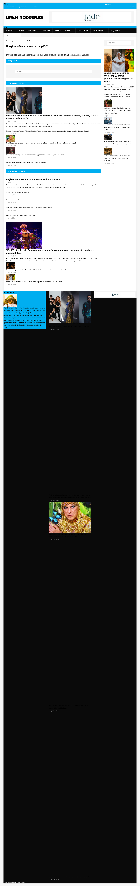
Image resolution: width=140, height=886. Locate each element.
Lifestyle (46, 31)
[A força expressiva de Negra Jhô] (53, 190)
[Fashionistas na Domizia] (53, 197)
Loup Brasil (20, 882)
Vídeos (57, 31)
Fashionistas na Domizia (14, 200)
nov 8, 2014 (11, 218)
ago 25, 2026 (109, 147)
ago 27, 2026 (12, 121)
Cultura (32, 31)
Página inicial (10, 7)
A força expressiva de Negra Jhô (17, 192)
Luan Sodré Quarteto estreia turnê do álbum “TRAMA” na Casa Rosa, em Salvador (117, 158)
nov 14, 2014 (12, 195)
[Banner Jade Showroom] (91, 21)
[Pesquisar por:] (12, 35)
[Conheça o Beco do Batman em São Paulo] (53, 213)
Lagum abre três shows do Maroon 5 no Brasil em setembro (27, 162)
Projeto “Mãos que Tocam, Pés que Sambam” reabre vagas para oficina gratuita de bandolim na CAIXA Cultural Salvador (48, 131)
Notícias (9, 31)
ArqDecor (115, 31)
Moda (21, 31)
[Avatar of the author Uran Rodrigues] (10, 305)
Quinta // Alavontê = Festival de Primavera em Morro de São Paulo (29, 207)
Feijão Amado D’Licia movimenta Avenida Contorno (33, 179)
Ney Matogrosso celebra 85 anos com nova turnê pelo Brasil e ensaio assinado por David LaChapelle (41, 143)
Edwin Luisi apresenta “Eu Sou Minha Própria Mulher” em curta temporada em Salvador (36, 270)
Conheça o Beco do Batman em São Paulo (21, 215)
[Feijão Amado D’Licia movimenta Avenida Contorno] (53, 177)
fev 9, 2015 (11, 182)
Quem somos (23, 7)
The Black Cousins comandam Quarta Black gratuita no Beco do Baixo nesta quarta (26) (117, 127)
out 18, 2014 (12, 202)
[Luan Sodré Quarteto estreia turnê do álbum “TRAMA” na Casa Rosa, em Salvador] (119, 151)
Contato (35, 7)
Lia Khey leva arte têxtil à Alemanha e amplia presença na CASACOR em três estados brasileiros (117, 110)
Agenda (68, 31)
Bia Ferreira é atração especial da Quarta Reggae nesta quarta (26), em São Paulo (35, 155)
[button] (6, 4)
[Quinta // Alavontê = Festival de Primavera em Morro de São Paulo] (53, 205)
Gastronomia (98, 31)
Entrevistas (83, 31)
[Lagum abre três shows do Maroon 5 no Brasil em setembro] (53, 160)
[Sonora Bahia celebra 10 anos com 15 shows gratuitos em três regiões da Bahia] (53, 277)
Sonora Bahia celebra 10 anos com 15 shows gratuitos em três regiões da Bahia (34, 282)
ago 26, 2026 (12, 146)
